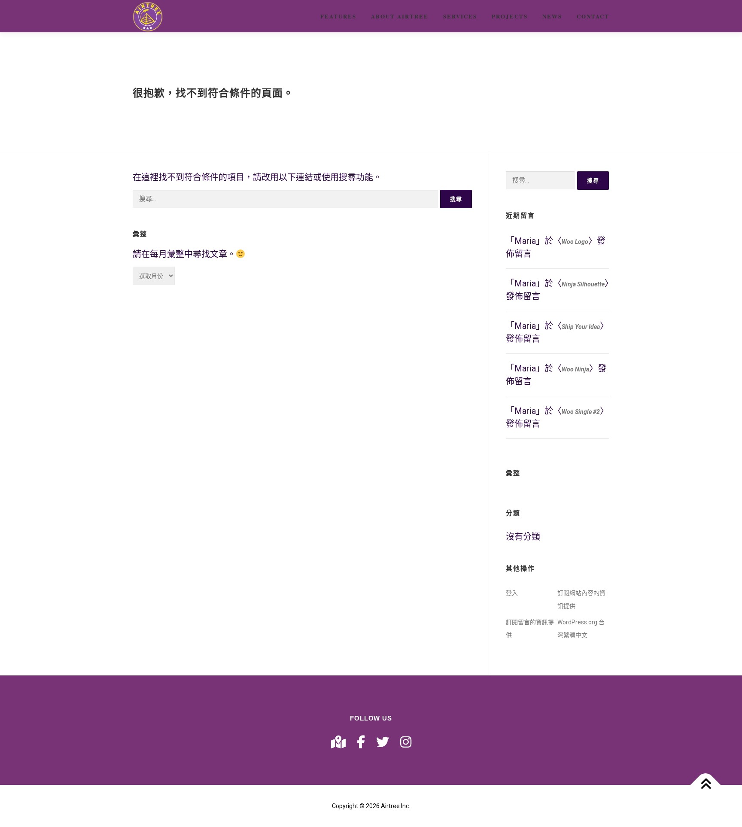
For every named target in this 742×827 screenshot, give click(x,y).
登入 (512, 593)
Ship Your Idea (581, 326)
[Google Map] (338, 742)
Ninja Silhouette (583, 284)
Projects (510, 16)
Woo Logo (575, 241)
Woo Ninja (575, 369)
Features (338, 16)
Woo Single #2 (581, 411)
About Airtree (400, 16)
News (552, 16)
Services (460, 16)
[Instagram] (405, 742)
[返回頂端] (705, 785)
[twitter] (382, 742)
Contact (593, 16)
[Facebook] (361, 742)
